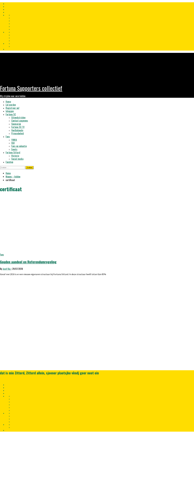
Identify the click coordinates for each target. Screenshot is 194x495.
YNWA (14, 140)
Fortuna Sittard (13, 152)
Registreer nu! (12, 108)
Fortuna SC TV (18, 127)
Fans (8, 136)
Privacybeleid (17, 133)
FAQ (13, 143)
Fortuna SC (11, 114)
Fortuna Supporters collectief (31, 88)
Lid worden (11, 104)
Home (8, 101)
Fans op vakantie (19, 146)
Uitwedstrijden (18, 117)
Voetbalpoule (17, 130)
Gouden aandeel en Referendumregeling (28, 261)
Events (14, 149)
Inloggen (10, 111)
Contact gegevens (19, 120)
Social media (17, 159)
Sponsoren (16, 124)
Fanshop (9, 162)
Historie (15, 155)
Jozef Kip (7, 269)
